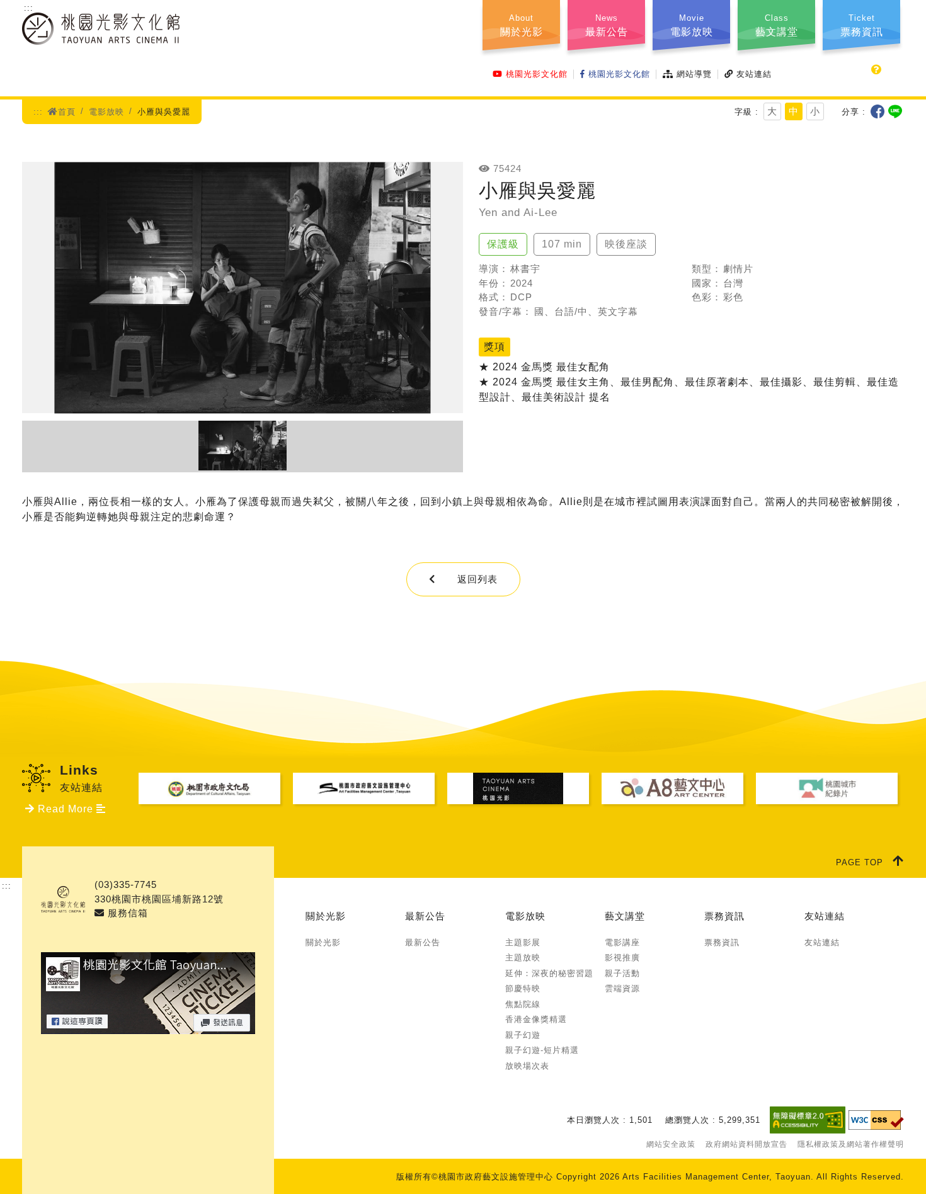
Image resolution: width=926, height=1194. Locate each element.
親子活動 (622, 973)
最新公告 (425, 916)
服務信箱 (126, 912)
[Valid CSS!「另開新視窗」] (876, 1120)
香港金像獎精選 (536, 1019)
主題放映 (522, 957)
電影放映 (106, 112)
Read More (65, 809)
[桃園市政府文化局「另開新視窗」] (209, 788)
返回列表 (477, 579)
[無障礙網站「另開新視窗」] (807, 1119)
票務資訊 (724, 916)
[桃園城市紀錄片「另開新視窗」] (827, 788)
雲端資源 (622, 988)
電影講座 (622, 942)
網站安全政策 (670, 1144)
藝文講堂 (625, 916)
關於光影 (326, 916)
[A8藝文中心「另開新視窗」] (672, 788)
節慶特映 (522, 988)
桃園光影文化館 (537, 74)
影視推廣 (622, 957)
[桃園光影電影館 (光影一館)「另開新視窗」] (518, 788)
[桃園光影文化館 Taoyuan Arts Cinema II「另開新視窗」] (148, 1026)
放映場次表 (527, 1066)
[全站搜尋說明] (876, 70)
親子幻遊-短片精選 (542, 1050)
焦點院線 (522, 1004)
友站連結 (754, 74)
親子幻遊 (522, 1035)
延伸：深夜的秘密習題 (549, 973)
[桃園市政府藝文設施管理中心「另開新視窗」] (364, 788)
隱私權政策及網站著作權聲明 (850, 1144)
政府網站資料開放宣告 (746, 1144)
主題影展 (522, 942)
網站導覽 (694, 74)
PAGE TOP (859, 862)
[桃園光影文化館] (101, 36)
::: (28, 8)
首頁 (67, 112)
